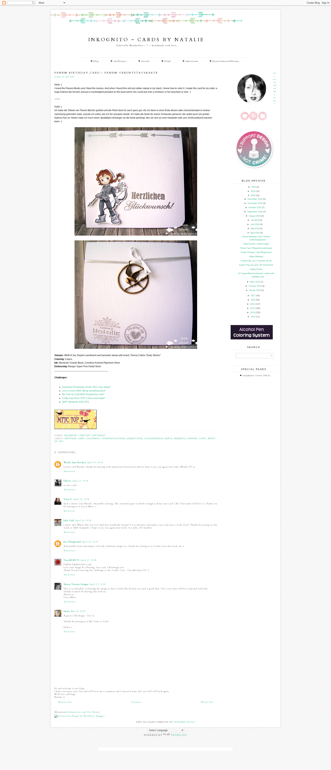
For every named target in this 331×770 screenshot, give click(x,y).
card (81, 438)
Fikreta (67, 480)
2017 (253, 295)
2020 (253, 187)
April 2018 (255, 233)
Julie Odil (69, 520)
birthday (70, 438)
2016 (253, 300)
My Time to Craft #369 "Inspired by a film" (83, 394)
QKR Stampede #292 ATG (75, 402)
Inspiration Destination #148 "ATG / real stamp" (86, 387)
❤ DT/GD (166, 61)
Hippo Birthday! (256, 256)
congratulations (113, 438)
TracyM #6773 (71, 560)
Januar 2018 (255, 290)
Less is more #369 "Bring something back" (84, 390)
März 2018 (255, 282)
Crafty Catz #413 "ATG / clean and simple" (84, 398)
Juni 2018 (254, 224)
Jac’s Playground (72, 541)
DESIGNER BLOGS (184, 722)
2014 (252, 308)
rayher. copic (197, 438)
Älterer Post (207, 702)
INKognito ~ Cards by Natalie (146, 39)
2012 (253, 316)
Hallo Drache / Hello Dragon (256, 244)
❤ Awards (144, 61)
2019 (253, 191)
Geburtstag (135, 438)
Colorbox (93, 438)
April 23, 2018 (95, 462)
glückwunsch (153, 438)
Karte (169, 438)
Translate (179, 735)
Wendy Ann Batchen (75, 462)
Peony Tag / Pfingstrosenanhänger (256, 248)
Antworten (69, 471)
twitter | (85, 435)
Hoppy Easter (256, 269)
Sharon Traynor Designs (76, 584)
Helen (67, 611)
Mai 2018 (255, 228)
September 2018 (255, 212)
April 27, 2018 (88, 560)
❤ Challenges (118, 61)
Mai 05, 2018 (78, 611)
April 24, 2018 (81, 499)
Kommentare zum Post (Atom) (84, 712)
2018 (253, 195)
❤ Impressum (190, 61)
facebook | (71, 435)
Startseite (136, 702)
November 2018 (254, 203)
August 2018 (255, 216)
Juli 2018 (255, 220)
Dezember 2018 (254, 199)
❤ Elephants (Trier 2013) (255, 375)
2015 (252, 304)
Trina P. (68, 499)
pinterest (99, 435)
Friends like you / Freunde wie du (256, 261)
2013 (252, 312)
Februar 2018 (255, 286)
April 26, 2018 (83, 520)
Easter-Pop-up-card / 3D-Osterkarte (256, 265)
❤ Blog (94, 61)
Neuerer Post (65, 702)
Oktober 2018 (254, 207)
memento (180, 438)
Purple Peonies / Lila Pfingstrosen (256, 252)
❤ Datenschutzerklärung (224, 61)
